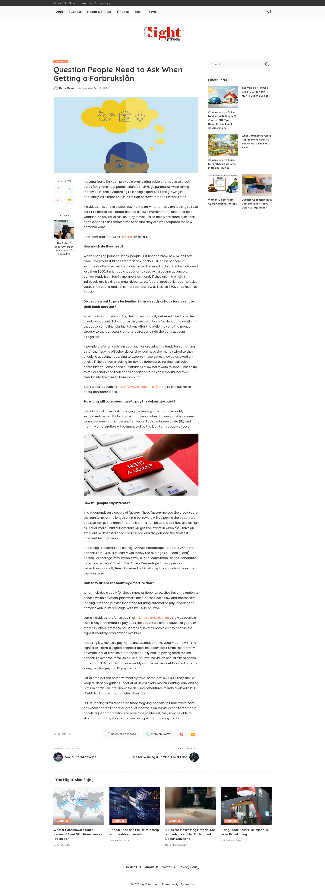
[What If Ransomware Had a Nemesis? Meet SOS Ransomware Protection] (78, 806)
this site (126, 237)
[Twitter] (69, 189)
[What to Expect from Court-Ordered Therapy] (223, 185)
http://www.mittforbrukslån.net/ (142, 387)
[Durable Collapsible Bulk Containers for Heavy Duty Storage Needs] (257, 185)
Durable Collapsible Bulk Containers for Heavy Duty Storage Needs (257, 203)
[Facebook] (57, 189)
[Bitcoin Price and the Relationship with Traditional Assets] (134, 806)
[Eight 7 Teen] (162, 34)
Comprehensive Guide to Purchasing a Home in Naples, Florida (222, 163)
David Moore (67, 88)
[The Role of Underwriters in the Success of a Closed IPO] (64, 229)
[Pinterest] (57, 200)
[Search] (269, 11)
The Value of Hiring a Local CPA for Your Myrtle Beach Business (256, 91)
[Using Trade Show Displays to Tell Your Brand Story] (246, 806)
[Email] (69, 200)
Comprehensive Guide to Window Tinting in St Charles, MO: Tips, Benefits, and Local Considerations (222, 120)
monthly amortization (153, 618)
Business (61, 61)
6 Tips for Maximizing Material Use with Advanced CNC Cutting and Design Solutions (190, 834)
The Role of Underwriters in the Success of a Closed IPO (64, 248)
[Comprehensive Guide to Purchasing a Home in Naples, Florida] (223, 145)
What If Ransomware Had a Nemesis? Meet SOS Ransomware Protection (77, 834)
